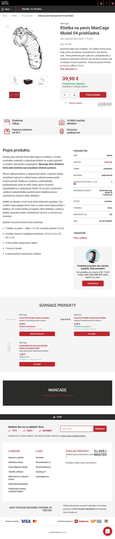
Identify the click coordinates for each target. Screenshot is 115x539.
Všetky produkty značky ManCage (57, 395)
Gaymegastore (42, 476)
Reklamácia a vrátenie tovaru (18, 477)
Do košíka (92, 334)
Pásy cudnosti (27, 16)
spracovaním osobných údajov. (73, 436)
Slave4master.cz (43, 462)
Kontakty (40, 457)
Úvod (5, 16)
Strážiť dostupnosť (37, 334)
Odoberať (100, 428)
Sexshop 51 (41, 472)
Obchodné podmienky (18, 484)
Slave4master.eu (43, 467)
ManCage (64, 23)
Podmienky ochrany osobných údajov (17, 490)
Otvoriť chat (93, 283)
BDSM (14, 16)
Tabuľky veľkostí (15, 472)
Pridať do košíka (93, 95)
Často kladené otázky (17, 467)
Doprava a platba (16, 457)
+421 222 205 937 (93, 274)
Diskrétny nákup (15, 462)
